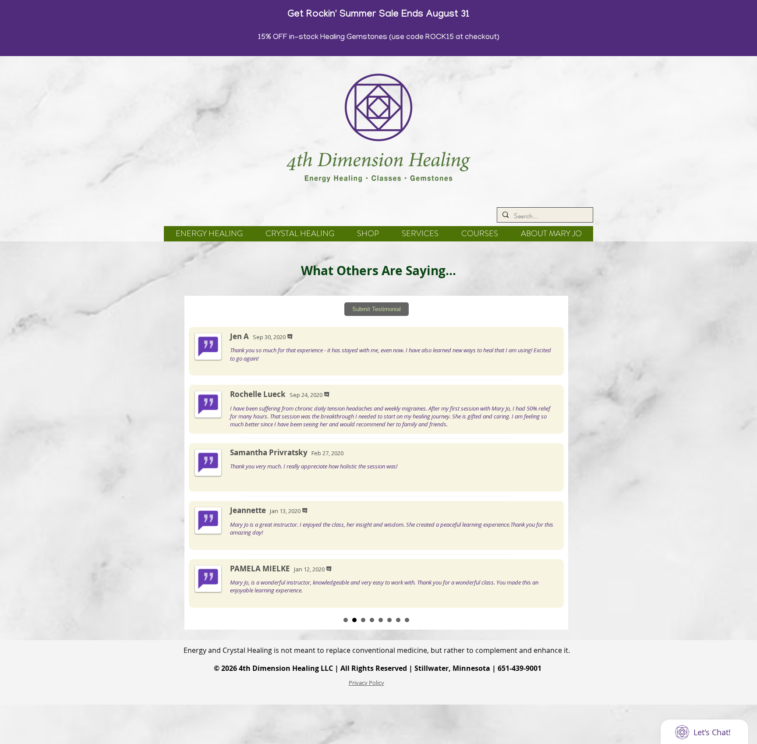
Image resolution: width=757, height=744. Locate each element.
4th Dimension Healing (279, 668)
